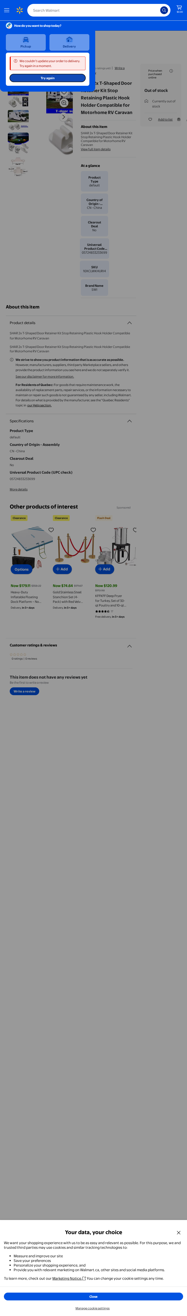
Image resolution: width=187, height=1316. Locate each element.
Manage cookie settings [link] (92, 1308)
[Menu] (8, 10)
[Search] (164, 10)
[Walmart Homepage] (19, 10)
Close (93, 1296)
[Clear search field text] (158, 10)
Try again (48, 78)
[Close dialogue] (178, 1232)
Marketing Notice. (67, 1278)
